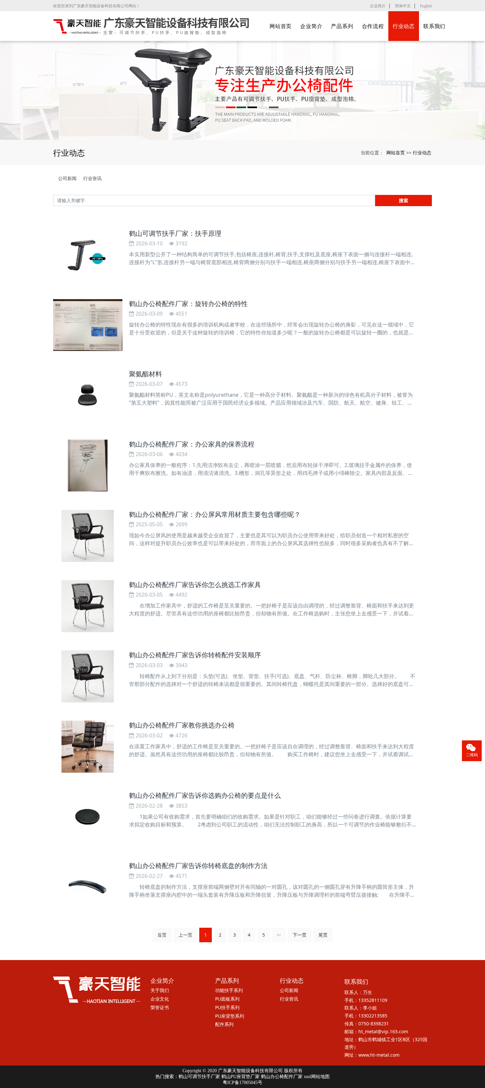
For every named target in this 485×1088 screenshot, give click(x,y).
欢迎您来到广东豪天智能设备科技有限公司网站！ (96, 6)
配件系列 (224, 1024)
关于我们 (159, 990)
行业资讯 (92, 178)
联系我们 (434, 26)
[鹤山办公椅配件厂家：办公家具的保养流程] (87, 466)
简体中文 (403, 6)
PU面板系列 (227, 999)
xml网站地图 (317, 1076)
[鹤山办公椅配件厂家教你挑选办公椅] (87, 747)
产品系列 (342, 26)
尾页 (323, 935)
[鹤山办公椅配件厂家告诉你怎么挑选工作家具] (87, 606)
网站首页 (281, 26)
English (426, 6)
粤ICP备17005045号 (242, 1082)
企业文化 (159, 999)
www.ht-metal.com (379, 1055)
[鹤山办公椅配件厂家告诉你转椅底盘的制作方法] (87, 887)
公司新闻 (67, 178)
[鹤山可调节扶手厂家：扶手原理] (87, 255)
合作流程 (373, 26)
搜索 (403, 200)
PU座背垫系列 (229, 1016)
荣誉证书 (159, 1007)
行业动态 (404, 26)
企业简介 (378, 6)
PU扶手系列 (227, 1007)
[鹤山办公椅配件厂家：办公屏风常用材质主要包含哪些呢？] (87, 536)
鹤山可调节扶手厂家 (199, 1076)
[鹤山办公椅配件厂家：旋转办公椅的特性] (87, 325)
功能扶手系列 (229, 990)
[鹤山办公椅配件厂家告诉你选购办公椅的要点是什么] (87, 817)
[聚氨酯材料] (87, 395)
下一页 (300, 935)
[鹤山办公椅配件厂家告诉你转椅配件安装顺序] (87, 676)
